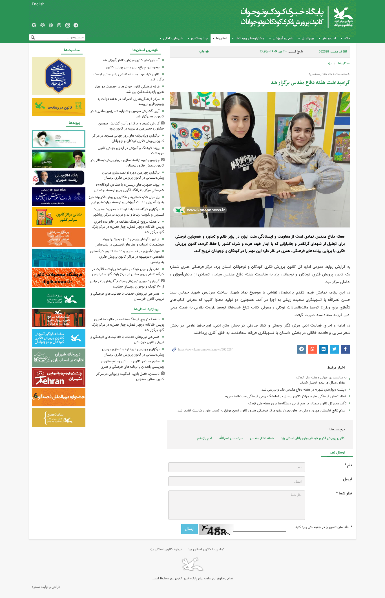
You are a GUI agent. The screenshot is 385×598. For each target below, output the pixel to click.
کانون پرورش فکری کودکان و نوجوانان (287, 17)
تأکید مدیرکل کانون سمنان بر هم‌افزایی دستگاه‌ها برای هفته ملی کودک (297, 403)
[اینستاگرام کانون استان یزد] (59, 25)
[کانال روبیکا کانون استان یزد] (50, 25)
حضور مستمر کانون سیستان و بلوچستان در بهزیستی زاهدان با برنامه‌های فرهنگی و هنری (132, 364)
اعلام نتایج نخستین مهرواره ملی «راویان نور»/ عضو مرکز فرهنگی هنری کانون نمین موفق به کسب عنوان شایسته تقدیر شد (262, 410)
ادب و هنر (329, 38)
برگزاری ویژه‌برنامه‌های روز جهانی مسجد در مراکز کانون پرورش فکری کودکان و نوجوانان (128, 138)
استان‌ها (221, 38)
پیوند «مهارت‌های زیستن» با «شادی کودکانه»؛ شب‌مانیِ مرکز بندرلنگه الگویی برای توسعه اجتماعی (129, 187)
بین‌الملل (308, 38)
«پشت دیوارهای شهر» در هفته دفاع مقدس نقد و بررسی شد (303, 389)
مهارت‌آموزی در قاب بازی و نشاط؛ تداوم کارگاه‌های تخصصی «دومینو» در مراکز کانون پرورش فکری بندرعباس (127, 257)
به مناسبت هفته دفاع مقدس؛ (329, 74)
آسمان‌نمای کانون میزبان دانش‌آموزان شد (131, 60)
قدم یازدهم (204, 438)
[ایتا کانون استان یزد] (67, 25)
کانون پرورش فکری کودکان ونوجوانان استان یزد (313, 438)
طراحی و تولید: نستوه (46, 587)
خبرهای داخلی (173, 38)
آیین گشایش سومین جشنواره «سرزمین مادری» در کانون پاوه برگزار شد (127, 113)
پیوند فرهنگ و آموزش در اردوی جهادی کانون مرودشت (131, 150)
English (38, 4)
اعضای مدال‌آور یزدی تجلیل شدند (323, 382)
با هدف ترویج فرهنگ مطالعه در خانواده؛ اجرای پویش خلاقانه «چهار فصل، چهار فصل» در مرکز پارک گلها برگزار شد (128, 227)
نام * (348, 465)
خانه (347, 38)
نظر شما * (344, 493)
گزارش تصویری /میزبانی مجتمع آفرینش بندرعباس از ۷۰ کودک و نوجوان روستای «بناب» (127, 284)
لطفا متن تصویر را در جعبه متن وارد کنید (323, 527)
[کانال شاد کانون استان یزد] (42, 25)
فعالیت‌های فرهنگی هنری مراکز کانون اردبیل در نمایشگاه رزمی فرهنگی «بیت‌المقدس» (285, 396)
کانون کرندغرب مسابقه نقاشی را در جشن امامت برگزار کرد (129, 77)
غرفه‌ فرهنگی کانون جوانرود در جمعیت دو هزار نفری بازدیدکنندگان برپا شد (129, 89)
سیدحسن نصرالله (231, 438)
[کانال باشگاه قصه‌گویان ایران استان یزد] (34, 25)
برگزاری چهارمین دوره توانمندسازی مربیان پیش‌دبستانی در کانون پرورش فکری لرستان (133, 175)
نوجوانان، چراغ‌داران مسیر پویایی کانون (133, 67)
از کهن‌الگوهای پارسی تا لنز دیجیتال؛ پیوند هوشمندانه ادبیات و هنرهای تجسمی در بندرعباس (129, 241)
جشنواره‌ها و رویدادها (250, 38)
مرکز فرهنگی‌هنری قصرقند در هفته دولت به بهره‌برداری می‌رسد (131, 101)
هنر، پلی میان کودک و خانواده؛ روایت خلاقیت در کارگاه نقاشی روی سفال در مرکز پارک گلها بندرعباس (128, 271)
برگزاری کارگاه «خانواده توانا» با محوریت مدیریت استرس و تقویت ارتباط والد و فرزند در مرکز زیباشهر (128, 212)
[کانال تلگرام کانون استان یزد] (75, 25)
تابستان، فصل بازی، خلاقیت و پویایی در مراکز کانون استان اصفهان (130, 376)
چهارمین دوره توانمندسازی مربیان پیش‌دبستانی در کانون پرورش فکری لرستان (127, 162)
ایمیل (347, 479)
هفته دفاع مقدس (262, 438)
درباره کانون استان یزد (165, 549)
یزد (329, 63)
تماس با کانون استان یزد (206, 549)
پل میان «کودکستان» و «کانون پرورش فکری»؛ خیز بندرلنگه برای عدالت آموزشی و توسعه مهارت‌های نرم (126, 199)
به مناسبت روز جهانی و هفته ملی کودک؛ (321, 377)
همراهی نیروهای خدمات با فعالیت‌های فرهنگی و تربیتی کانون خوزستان (127, 296)
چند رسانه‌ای (199, 38)
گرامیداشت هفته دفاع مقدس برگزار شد (310, 82)
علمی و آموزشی (283, 38)
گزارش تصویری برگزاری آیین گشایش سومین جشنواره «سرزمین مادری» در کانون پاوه (131, 126)
